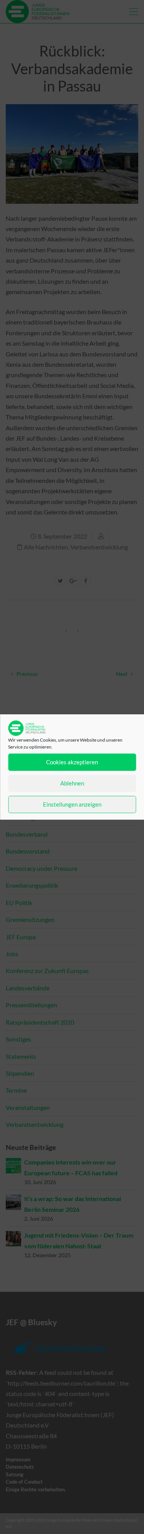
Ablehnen (72, 783)
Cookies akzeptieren (72, 762)
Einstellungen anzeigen (72, 804)
